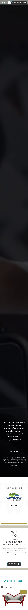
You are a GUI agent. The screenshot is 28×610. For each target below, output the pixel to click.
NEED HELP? (14, 539)
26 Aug (24, 592)
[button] (9, 2)
